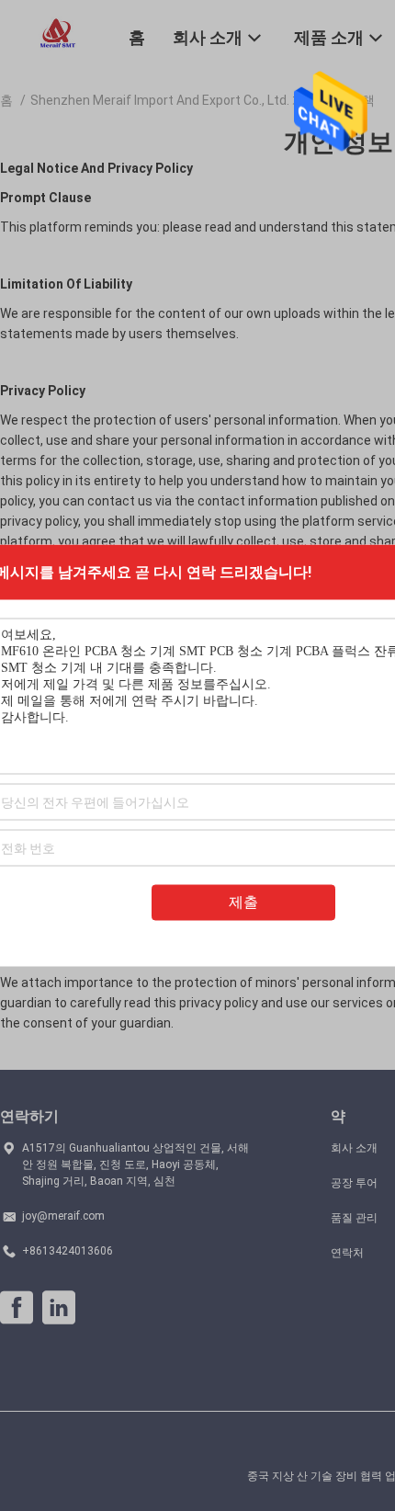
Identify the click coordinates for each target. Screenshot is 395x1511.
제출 (243, 902)
